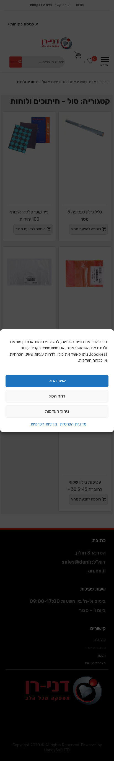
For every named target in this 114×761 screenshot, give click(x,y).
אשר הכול (57, 380)
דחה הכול (57, 396)
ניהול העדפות (57, 411)
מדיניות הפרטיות (73, 424)
